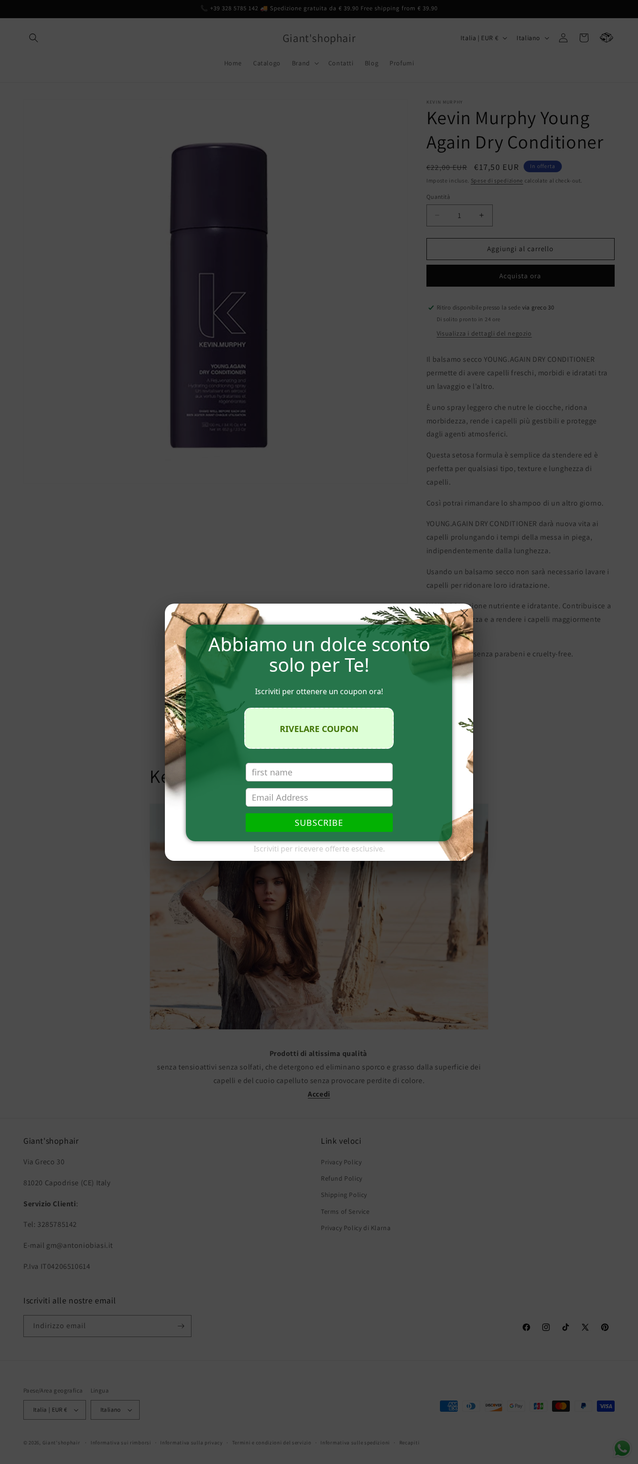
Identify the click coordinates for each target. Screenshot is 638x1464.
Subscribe (319, 822)
